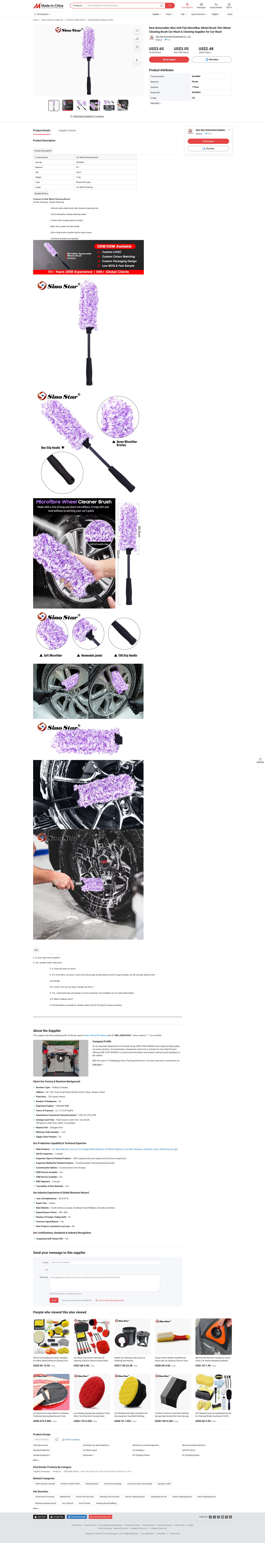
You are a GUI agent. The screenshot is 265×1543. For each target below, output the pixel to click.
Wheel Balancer (97, 1149)
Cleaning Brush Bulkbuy (106, 1503)
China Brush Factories (44, 1496)
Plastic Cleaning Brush (182, 1496)
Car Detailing (137, 1450)
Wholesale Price (149, 1525)
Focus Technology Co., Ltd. (113, 1533)
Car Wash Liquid (90, 1450)
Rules (230, 14)
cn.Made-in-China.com (158, 1528)
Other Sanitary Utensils (45, 1483)
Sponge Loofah (164, 1483)
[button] (161, 5)
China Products (90, 1525)
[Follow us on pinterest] (226, 1516)
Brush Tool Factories (85, 1496)
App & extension (198, 14)
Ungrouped (87, 1455)
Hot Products (76, 1525)
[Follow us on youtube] (222, 1516)
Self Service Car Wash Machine (145, 1445)
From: (45, 1262)
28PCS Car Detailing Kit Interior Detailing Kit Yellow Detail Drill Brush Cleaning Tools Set (51, 1360)
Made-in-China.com (120, 1528)
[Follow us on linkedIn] (230, 1516)
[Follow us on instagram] (218, 1516)
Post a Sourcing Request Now (110, 1300)
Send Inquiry (169, 59)
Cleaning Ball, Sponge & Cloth (100, 19)
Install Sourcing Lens (102, 1516)
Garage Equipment (41, 1455)
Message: (44, 1277)
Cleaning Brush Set (159, 1496)
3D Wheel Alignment (114, 1149)
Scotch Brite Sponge (112, 1483)
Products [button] (77, 5)
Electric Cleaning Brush (135, 1496)
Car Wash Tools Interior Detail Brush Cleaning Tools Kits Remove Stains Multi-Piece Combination (91, 1360)
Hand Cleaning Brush (207, 1496)
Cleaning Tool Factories (109, 1496)
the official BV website (96, 1035)
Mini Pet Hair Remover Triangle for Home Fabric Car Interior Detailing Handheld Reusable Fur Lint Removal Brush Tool (212, 1360)
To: (47, 1270)
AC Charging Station (191, 1455)
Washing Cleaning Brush (45, 1503)
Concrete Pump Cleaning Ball (139, 1483)
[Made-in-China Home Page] (48, 6)
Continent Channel (165, 1525)
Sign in (229, 7)
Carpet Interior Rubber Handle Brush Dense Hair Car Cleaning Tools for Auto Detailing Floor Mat (171, 1360)
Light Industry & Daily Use (52, 19)
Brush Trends (84, 1503)
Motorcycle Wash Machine (193, 1445)
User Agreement (147, 1533)
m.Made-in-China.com (139, 1528)
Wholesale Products (132, 1525)
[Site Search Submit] (170, 5)
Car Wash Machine (60, 1149)
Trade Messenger (77, 1516)
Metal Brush (65, 1496)
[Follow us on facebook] (210, 1516)
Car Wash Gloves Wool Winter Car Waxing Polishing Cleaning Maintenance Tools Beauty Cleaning (50, 1416)
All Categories (43, 14)
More (35, 1508)
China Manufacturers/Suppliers (110, 1525)
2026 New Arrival (40, 1445)
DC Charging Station (141, 1455)
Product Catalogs (72, 1439)
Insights (191, 1525)
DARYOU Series (188, 1450)
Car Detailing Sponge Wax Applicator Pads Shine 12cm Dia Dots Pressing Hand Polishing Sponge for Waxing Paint (92, 1416)
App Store (40, 1516)
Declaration (161, 1533)
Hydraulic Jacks (151, 1149)
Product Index (179, 1525)
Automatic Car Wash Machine (95, 1445)
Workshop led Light (169, 1149)
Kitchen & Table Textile (75, 19)
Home (35, 19)
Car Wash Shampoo (134, 1149)
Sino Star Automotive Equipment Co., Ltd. (173, 36)
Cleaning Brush (91, 1483)
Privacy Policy (174, 1533)
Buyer (168, 14)
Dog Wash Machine (41, 1450)
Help (183, 14)
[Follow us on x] (214, 1516)
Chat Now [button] (213, 59)
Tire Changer (83, 1149)
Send (54, 1300)
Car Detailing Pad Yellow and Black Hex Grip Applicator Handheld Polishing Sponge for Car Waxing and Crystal (131, 1416)
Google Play (56, 1516)
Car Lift (73, 1149)
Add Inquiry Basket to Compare (89, 116)
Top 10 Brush (67, 1503)
